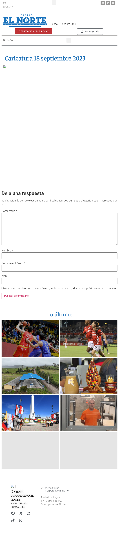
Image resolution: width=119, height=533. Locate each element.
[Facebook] (103, 3)
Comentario (9, 211)
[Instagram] (28, 513)
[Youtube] (113, 3)
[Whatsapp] (20, 520)
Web (4, 276)
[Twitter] (108, 3)
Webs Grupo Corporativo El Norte (57, 489)
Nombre (7, 250)
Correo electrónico (13, 263)
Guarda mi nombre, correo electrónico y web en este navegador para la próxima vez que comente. (60, 288)
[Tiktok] (12, 520)
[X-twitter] (20, 513)
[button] (68, 40)
